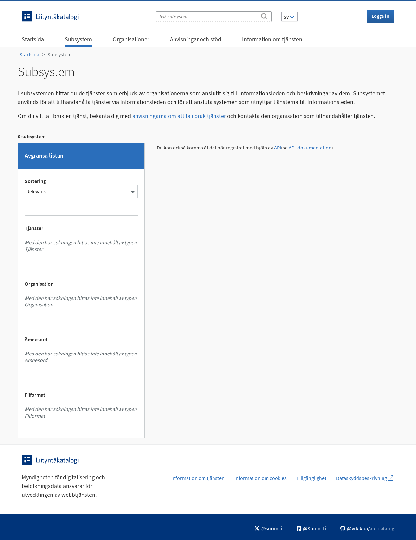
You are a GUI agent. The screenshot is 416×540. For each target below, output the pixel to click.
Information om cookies (260, 478)
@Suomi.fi (314, 528)
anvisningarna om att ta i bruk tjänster (179, 116)
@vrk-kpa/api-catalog (370, 528)
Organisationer (131, 39)
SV (287, 17)
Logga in (380, 16)
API (277, 148)
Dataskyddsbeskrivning (362, 478)
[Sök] (264, 15)
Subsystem (78, 39)
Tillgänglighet (311, 478)
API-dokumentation (310, 148)
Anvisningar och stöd (195, 39)
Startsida (33, 39)
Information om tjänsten (272, 39)
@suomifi (271, 528)
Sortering (35, 181)
